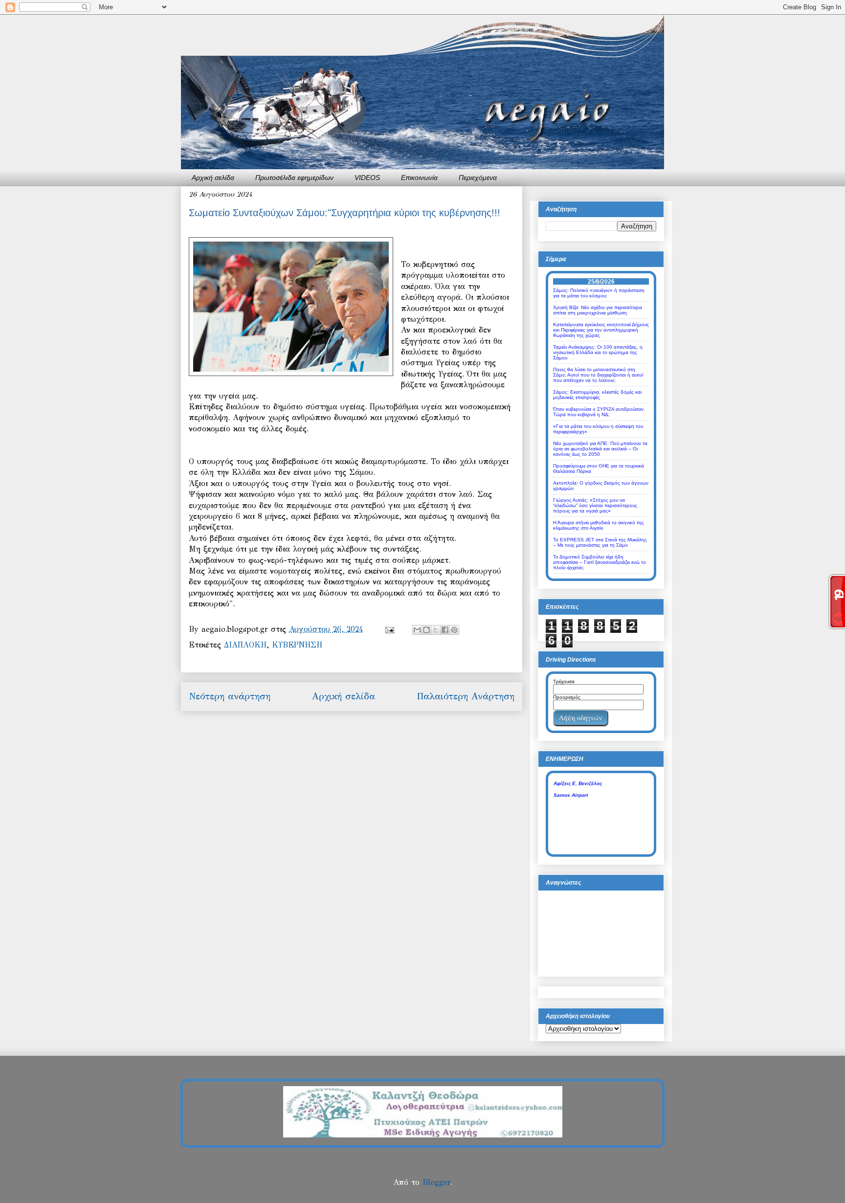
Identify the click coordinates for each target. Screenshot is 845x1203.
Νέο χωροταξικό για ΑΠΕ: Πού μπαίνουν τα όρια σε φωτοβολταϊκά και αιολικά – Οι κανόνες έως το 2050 (600, 449)
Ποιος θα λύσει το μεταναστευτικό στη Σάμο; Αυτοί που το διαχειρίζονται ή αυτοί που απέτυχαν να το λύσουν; (598, 375)
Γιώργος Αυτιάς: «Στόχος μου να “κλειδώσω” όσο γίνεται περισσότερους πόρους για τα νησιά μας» (595, 505)
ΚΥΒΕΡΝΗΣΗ (297, 644)
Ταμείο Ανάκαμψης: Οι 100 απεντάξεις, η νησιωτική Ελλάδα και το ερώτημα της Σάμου (598, 352)
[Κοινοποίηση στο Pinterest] (454, 630)
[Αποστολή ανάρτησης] (389, 629)
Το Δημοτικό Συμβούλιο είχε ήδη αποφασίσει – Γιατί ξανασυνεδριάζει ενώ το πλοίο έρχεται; (599, 562)
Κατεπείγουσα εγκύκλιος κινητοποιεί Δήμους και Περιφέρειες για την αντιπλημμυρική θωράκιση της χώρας (601, 330)
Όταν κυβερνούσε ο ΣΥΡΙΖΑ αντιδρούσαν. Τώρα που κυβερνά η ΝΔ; (599, 411)
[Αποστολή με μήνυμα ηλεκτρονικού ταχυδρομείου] (417, 630)
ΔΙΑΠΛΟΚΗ (245, 644)
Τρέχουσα (564, 681)
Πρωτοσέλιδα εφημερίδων (294, 177)
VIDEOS (367, 177)
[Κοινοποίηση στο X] (436, 630)
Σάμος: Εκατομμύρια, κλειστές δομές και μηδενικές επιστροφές (597, 394)
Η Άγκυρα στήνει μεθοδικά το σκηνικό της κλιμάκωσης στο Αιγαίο (598, 525)
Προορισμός (566, 697)
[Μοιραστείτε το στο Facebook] (445, 630)
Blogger (436, 1182)
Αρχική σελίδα (213, 177)
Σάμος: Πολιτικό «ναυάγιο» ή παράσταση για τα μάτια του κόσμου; (599, 293)
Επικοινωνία (419, 177)
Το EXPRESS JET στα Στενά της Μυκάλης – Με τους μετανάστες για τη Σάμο (600, 542)
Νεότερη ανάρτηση (229, 696)
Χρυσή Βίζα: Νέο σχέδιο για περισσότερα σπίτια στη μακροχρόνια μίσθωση (597, 310)
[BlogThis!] (426, 630)
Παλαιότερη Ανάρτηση (465, 696)
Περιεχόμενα (478, 177)
